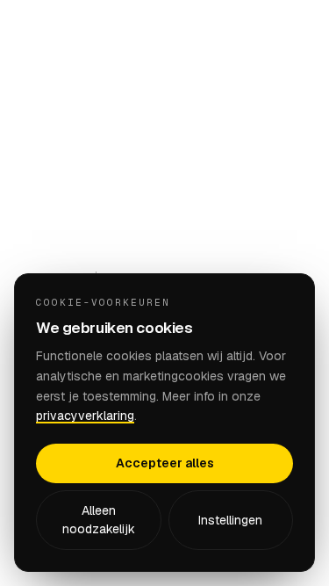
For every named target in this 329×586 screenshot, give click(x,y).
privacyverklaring (85, 415)
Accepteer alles (165, 463)
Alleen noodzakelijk (98, 520)
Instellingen (230, 520)
